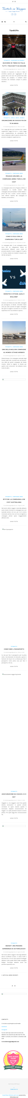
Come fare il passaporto (14, 649)
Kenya (17, 117)
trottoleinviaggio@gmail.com (11, 69)
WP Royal (17, 1084)
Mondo (22, 117)
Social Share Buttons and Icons (10, 1095)
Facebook (4, 1026)
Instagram (4, 1029)
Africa (13, 117)
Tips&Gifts (7, 60)
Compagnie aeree (18, 173)
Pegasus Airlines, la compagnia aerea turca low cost (14, 179)
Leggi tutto (14, 85)
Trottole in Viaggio (14, 8)
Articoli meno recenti (10, 975)
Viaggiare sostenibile (17, 60)
